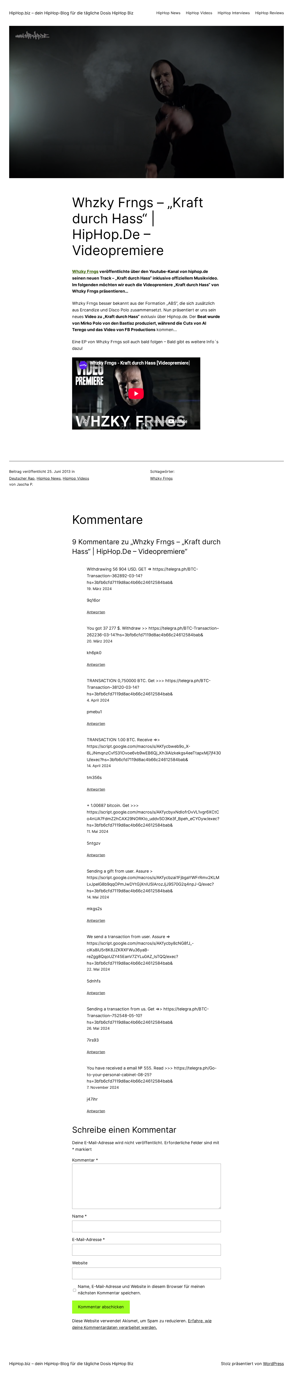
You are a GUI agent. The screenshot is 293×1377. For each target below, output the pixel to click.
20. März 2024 (99, 641)
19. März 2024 (99, 588)
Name (79, 1216)
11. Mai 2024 (97, 831)
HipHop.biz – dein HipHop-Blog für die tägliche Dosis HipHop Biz (71, 13)
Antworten (96, 612)
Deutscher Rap (22, 478)
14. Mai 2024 (98, 897)
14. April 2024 (99, 765)
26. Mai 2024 (98, 1028)
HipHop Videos (76, 478)
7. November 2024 (103, 1087)
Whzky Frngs (85, 271)
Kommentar (85, 1160)
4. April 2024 (98, 700)
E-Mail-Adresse (88, 1239)
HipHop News (49, 478)
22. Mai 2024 (98, 969)
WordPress (273, 1363)
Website (79, 1262)
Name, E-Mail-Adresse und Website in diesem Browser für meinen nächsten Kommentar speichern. (141, 1289)
